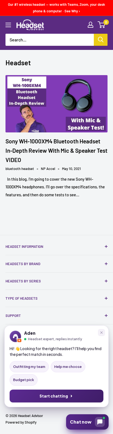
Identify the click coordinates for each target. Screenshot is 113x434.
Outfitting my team (29, 366)
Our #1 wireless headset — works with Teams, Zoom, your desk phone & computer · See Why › (56, 7)
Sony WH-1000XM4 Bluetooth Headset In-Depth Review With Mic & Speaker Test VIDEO (56, 150)
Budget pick (23, 380)
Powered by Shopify (20, 422)
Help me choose (68, 366)
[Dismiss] (101, 332)
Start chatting (53, 396)
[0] (101, 24)
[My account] (90, 25)
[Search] (101, 40)
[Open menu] (8, 25)
